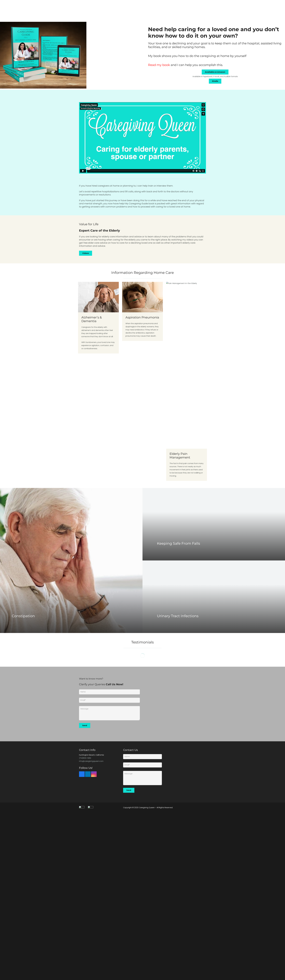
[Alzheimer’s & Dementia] (98, 381)
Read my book (159, 65)
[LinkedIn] (88, 774)
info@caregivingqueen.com (91, 761)
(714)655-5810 (85, 758)
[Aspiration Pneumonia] (142, 381)
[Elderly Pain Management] (187, 381)
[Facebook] (82, 774)
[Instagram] (94, 774)
